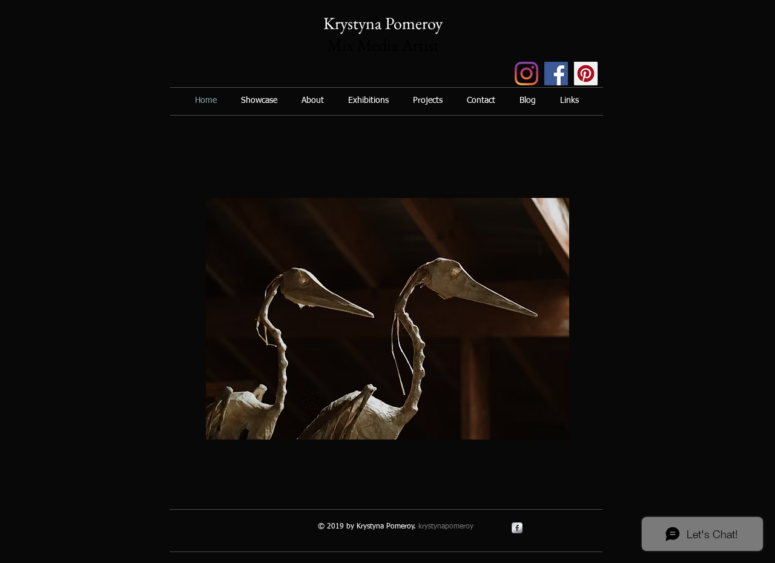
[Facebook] (556, 73)
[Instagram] (526, 73)
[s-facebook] (517, 527)
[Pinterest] (586, 73)
